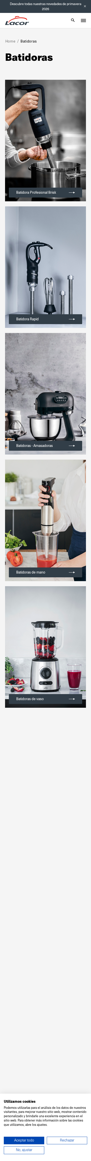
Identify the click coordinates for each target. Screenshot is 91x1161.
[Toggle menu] (83, 20)
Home (10, 41)
